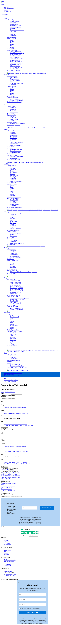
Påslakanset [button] (13, 166)
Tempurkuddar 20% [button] (15, 158)
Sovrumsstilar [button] (13, 240)
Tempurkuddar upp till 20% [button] (17, 299)
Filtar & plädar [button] (13, 177)
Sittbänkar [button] (12, 218)
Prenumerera (47, 508)
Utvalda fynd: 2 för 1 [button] (15, 303)
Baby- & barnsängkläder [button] (16, 181)
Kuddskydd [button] (13, 178)
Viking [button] (12, 328)
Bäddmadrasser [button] (14, 77)
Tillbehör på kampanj (12, 296)
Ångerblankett (7, 565)
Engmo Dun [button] (13, 334)
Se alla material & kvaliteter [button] (14, 197)
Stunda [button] (12, 344)
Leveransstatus (7, 562)
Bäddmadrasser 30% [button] (15, 302)
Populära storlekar (11, 38)
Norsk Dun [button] (13, 341)
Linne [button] (11, 189)
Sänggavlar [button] (13, 35)
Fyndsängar (10, 361)
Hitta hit (9, 363)
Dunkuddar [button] (13, 132)
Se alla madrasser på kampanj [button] (14, 102)
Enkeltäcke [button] (13, 116)
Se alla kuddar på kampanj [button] (13, 159)
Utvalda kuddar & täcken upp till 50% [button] (19, 298)
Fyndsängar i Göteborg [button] (16, 67)
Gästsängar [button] (13, 31)
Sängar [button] (5, 18)
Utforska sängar (11, 19)
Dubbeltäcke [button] (13, 117)
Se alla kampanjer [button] (11, 273)
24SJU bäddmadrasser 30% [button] (17, 99)
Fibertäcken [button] (13, 109)
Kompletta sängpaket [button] (15, 27)
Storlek (2, 416)
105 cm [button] (12, 41)
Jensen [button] (12, 322)
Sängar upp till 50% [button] (15, 280)
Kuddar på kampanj (12, 155)
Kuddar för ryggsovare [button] (16, 149)
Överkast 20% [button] (13, 205)
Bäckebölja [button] (13, 195)
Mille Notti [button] (13, 267)
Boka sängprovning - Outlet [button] (17, 366)
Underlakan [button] (13, 169)
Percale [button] (12, 185)
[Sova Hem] (2, 1)
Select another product (16, 496)
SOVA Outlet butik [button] (15, 364)
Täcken (13, 392)
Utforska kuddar (11, 130)
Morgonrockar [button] (13, 236)
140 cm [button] (12, 44)
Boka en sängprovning (9, 374)
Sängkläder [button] (6, 164)
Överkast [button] (12, 174)
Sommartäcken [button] (14, 112)
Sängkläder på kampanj (13, 198)
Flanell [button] (12, 194)
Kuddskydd (8, 392)
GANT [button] (12, 263)
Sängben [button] (12, 32)
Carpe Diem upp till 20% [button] (16, 58)
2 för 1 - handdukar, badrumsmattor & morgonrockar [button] (23, 272)
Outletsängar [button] (13, 357)
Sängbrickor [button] (13, 223)
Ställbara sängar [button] (14, 24)
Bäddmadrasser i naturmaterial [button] (17, 81)
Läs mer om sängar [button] (12, 37)
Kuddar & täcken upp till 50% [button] (17, 123)
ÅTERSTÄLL (4, 428)
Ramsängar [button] (13, 22)
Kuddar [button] (6, 129)
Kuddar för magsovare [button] (15, 152)
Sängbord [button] (12, 215)
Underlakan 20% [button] (14, 204)
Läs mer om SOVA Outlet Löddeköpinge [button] (17, 367)
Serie (2, 421)
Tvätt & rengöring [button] (14, 256)
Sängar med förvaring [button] (15, 25)
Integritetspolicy (8, 571)
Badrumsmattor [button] (14, 254)
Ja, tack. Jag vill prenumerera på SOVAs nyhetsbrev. (30, 608)
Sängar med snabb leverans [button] (17, 30)
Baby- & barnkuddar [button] (15, 145)
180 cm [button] (12, 47)
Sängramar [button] (13, 28)
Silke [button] (11, 192)
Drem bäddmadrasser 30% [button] (16, 100)
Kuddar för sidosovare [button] (15, 151)
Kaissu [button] (12, 324)
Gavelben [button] (12, 34)
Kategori (3, 405)
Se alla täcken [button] (10, 113)
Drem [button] (11, 318)
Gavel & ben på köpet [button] (15, 51)
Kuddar (2, 392)
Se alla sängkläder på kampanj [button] (14, 207)
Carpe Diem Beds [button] (14, 317)
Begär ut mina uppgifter (10, 574)
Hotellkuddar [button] (13, 138)
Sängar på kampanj (12, 50)
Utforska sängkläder (12, 165)
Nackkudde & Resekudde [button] (16, 142)
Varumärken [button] (7, 312)
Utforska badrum (11, 249)
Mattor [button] (12, 227)
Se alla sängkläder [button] (11, 182)
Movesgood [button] (13, 340)
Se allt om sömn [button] (11, 244)
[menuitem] (35, 21)
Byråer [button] (12, 217)
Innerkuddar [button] (13, 139)
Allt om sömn (7, 541)
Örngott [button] (12, 171)
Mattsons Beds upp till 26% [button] (17, 63)
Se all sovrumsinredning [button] (13, 230)
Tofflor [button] (12, 234)
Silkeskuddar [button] (13, 136)
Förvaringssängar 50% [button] (15, 57)
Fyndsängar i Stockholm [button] (16, 68)
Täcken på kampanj (12, 122)
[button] (2, 4)
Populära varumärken (12, 260)
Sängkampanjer (11, 279)
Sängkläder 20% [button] (14, 200)
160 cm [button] (12, 45)
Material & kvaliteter (12, 184)
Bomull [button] (12, 188)
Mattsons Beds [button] (14, 325)
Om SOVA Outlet (11, 354)
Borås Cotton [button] (13, 332)
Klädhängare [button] (13, 221)
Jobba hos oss (7, 544)
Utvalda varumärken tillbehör (14, 331)
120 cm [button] (12, 43)
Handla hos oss (7, 550)
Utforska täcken (11, 106)
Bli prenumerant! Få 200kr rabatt (12, 375)
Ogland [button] (12, 343)
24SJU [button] (12, 315)
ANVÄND (11, 469)
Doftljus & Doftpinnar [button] (15, 228)
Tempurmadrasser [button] (14, 79)
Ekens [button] (11, 319)
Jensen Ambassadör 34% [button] (16, 61)
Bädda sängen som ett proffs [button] (17, 243)
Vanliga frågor (7, 564)
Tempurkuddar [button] (14, 135)
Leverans (6, 553)
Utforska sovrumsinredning (14, 213)
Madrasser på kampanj (12, 97)
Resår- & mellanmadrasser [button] (16, 83)
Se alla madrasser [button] (11, 84)
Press (5, 577)
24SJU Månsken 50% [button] (15, 54)
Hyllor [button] (11, 220)
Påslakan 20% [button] (13, 201)
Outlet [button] (5, 353)
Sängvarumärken (11, 314)
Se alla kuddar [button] (10, 146)
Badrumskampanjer (12, 270)
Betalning (6, 554)
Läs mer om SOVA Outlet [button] (13, 360)
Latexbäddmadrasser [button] (15, 80)
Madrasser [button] (6, 74)
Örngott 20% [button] (13, 202)
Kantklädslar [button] (13, 226)
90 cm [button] (11, 40)
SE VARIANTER (5, 481)
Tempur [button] (12, 327)
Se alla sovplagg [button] (11, 237)
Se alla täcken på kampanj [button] (13, 125)
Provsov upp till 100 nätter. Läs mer (13, 373)
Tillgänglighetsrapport (9, 575)
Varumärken (7, 543)
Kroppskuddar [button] (13, 141)
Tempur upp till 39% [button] (15, 64)
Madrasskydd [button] (13, 172)
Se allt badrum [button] (10, 259)
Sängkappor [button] (13, 179)
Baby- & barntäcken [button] (15, 119)
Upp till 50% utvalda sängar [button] (17, 53)
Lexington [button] (12, 266)
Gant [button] (11, 335)
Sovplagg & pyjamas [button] (15, 233)
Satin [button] (11, 187)
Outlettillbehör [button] (13, 358)
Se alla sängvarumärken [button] (13, 330)
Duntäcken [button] (13, 107)
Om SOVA (6, 540)
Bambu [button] (12, 191)
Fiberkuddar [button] (13, 133)
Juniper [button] (12, 264)
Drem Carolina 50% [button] (15, 56)
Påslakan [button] (12, 168)
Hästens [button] (12, 321)
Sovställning (10, 148)
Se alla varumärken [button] (12, 269)
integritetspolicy (22, 523)
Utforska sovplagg (11, 231)
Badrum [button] (6, 247)
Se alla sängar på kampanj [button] (13, 70)
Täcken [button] (6, 104)
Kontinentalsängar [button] (14, 21)
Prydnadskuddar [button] (14, 143)
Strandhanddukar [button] (14, 251)
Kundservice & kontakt (9, 560)
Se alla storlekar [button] (11, 48)
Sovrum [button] (6, 211)
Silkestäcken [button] (13, 110)
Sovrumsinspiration (12, 238)
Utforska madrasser (12, 76)
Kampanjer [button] (6, 278)
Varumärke (3, 410)
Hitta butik (6, 551)
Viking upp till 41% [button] (15, 66)
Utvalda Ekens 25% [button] (15, 60)
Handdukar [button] (13, 250)
